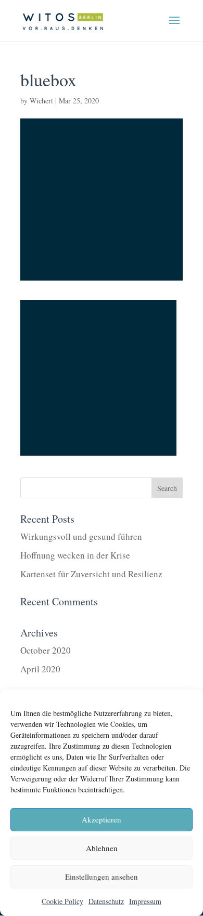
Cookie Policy (62, 901)
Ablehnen (102, 848)
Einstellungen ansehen (101, 876)
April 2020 (40, 669)
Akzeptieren (101, 819)
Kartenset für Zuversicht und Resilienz (91, 574)
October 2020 (45, 650)
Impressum (145, 901)
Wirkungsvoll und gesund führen (81, 536)
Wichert (41, 100)
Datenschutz (106, 901)
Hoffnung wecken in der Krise (75, 555)
